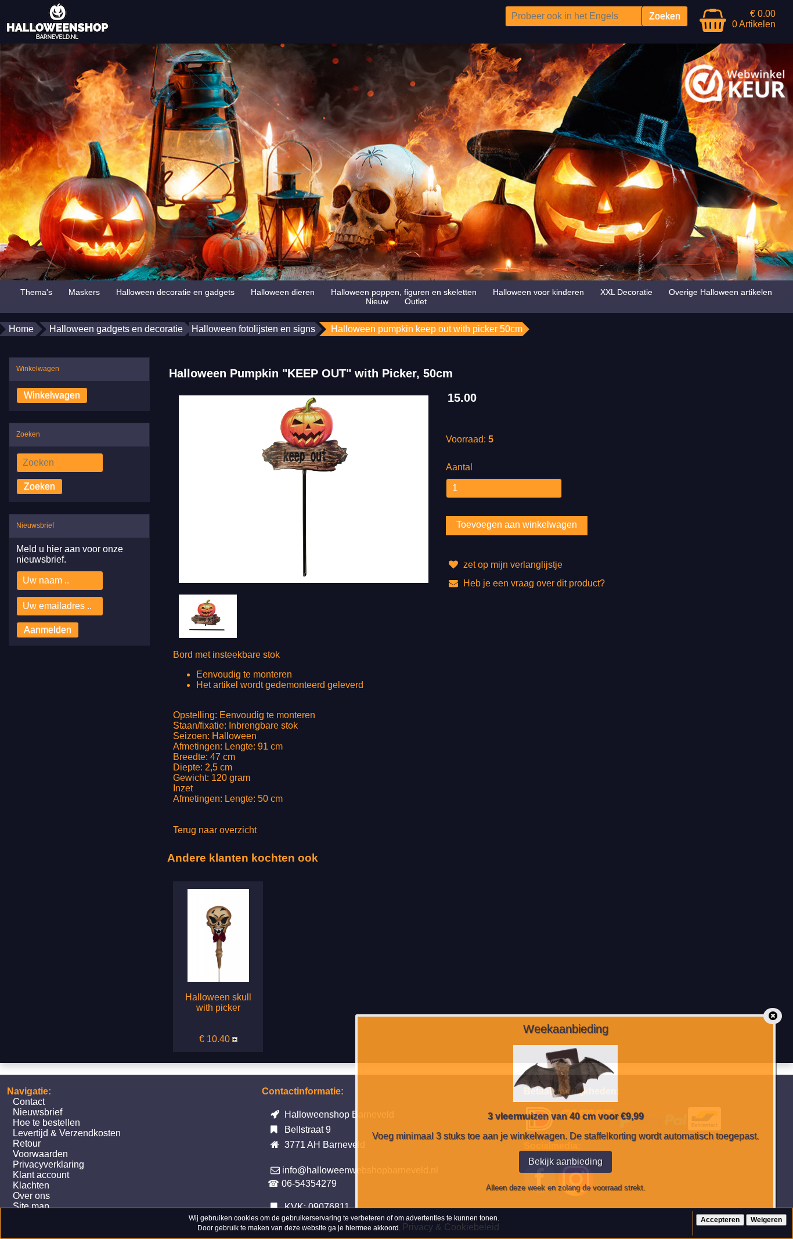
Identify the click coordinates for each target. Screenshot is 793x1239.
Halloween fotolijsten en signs (253, 329)
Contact (29, 1102)
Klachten (31, 1185)
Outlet (416, 301)
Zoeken (39, 486)
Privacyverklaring (48, 1164)
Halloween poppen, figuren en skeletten (404, 292)
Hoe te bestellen (46, 1123)
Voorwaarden (40, 1154)
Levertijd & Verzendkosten (67, 1133)
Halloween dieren (283, 292)
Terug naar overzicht (215, 830)
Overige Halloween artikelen (720, 292)
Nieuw (377, 301)
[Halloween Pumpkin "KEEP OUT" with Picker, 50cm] (303, 489)
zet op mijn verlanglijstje (512, 565)
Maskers (84, 292)
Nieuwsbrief (37, 1112)
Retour (27, 1143)
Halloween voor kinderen (538, 292)
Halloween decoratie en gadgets (175, 292)
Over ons (31, 1196)
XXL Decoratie (626, 292)
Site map (31, 1206)
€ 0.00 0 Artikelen (754, 19)
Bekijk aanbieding (565, 1161)
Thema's (36, 292)
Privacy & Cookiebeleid (450, 1227)
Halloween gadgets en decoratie (116, 329)
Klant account (41, 1175)
